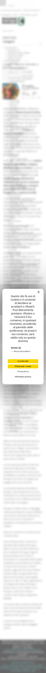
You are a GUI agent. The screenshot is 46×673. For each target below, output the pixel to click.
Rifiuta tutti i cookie (23, 366)
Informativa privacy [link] (23, 377)
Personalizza (23, 371)
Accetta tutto (23, 361)
